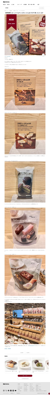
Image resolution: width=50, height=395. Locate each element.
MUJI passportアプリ (32, 345)
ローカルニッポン (20, 386)
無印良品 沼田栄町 (8, 348)
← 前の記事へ (22, 352)
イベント (19, 385)
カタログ (31, 385)
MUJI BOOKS (25, 389)
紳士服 (8, 4)
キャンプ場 (25, 386)
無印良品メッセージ (38, 386)
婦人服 (4, 4)
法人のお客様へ (32, 389)
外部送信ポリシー (12, 393)
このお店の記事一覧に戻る (25, 378)
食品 (38, 4)
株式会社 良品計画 (38, 389)
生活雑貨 (25, 4)
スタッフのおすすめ (7, 56)
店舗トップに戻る (25, 375)
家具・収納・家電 (31, 4)
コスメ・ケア (19, 4)
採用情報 (37, 385)
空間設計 (19, 389)
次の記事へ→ (28, 352)
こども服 (12, 4)
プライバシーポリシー (6, 393)
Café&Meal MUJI (26, 385)
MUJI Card (31, 386)
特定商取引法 (18, 393)
